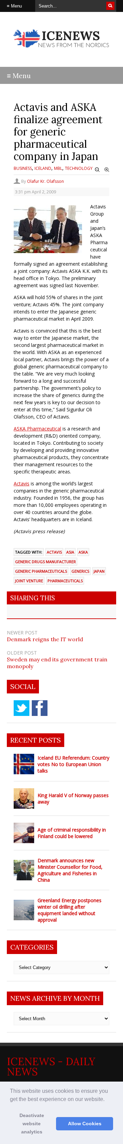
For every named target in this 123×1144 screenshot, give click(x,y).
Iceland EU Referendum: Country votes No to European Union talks (73, 764)
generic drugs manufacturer (45, 561)
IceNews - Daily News (51, 1066)
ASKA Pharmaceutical (37, 428)
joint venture (29, 580)
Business (23, 168)
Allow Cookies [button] (84, 1123)
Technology (79, 168)
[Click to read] (24, 764)
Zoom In (107, 169)
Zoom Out (97, 169)
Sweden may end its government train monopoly (57, 663)
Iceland (43, 168)
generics (80, 571)
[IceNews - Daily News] (61, 51)
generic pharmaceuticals (41, 571)
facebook (39, 708)
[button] (107, 1100)
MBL (58, 168)
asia (70, 552)
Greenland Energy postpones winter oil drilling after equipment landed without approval (69, 910)
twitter (21, 708)
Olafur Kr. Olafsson (45, 181)
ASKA (83, 552)
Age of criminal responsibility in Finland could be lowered (72, 832)
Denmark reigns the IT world (45, 639)
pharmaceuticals (65, 580)
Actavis (21, 483)
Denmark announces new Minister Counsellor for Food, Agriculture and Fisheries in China (70, 870)
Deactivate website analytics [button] (31, 1123)
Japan (99, 571)
